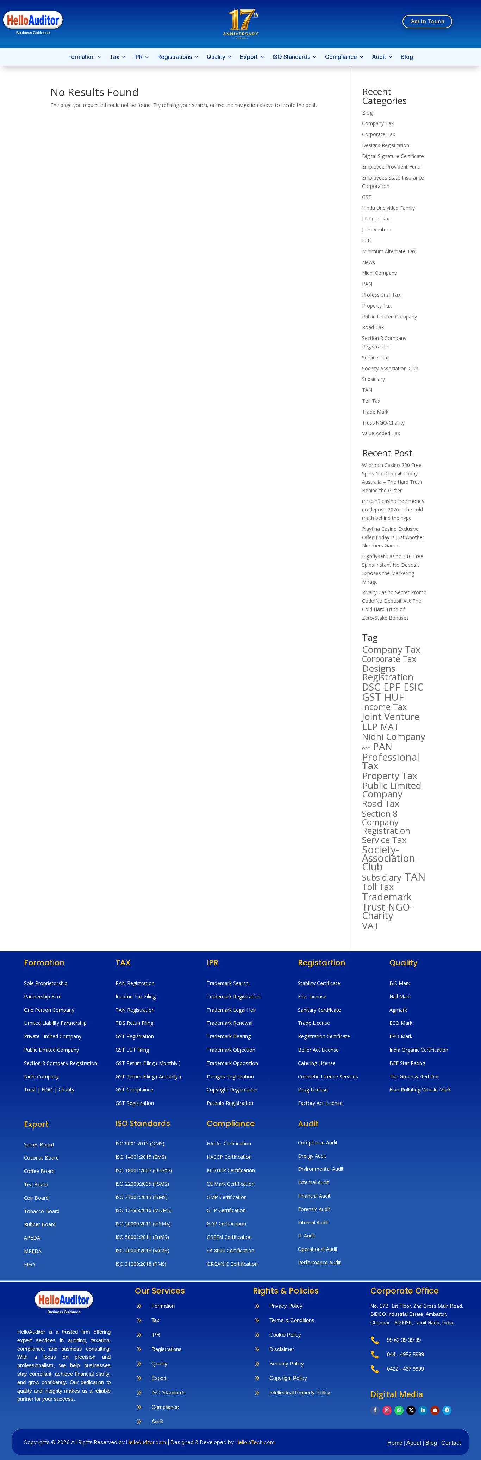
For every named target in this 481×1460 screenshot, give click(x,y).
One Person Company (49, 1009)
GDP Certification (226, 1223)
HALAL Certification (229, 1143)
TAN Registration (135, 1009)
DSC (371, 687)
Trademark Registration (234, 996)
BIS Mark (399, 983)
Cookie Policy (285, 1335)
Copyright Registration (232, 1089)
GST (366, 197)
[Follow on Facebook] (375, 1410)
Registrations (174, 57)
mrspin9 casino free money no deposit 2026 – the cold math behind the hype (393, 509)
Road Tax (373, 327)
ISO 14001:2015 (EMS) (140, 1157)
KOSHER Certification (231, 1170)
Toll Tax (371, 400)
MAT (390, 727)
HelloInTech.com (255, 1442)
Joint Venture (376, 229)
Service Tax (375, 357)
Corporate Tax (378, 134)
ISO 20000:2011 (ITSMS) (143, 1223)
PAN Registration (135, 983)
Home (395, 1443)
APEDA (32, 1237)
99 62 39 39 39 (404, 1340)
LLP (366, 240)
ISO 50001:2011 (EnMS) (142, 1237)
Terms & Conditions (291, 1320)
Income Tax (375, 218)
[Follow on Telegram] (446, 1410)
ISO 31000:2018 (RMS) (141, 1263)
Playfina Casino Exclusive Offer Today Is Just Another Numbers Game (393, 537)
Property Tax (377, 305)
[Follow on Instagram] (387, 1410)
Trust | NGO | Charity (49, 1089)
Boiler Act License (318, 1049)
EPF (391, 687)
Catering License (317, 1063)
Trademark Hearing (229, 1036)
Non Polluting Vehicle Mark (420, 1089)
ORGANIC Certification (232, 1263)
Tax (114, 57)
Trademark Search (228, 983)
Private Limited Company (52, 1036)
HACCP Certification (229, 1157)
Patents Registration (230, 1103)
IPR (138, 57)
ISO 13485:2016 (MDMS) (143, 1210)
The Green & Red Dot (414, 1076)
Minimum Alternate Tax (389, 251)
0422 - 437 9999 (405, 1369)
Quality (216, 57)
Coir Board (36, 1197)
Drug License (313, 1089)
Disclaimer (281, 1349)
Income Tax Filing (135, 996)
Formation (81, 57)
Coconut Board (41, 1157)
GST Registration (134, 1036)
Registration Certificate (324, 1036)
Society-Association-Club (390, 368)
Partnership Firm (43, 996)
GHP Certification (226, 1210)
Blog (407, 57)
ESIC (413, 687)
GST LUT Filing (132, 1049)
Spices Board (39, 1144)
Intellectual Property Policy (299, 1392)
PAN (367, 283)
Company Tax (378, 123)
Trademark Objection (231, 1049)
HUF (394, 697)
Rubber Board (40, 1224)
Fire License (312, 996)
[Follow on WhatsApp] (399, 1410)
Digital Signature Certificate (393, 156)
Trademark (387, 897)
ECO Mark (400, 1023)
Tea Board (36, 1184)
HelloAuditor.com (147, 1442)
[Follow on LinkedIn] (422, 1410)
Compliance (341, 57)
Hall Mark (400, 996)
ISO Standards (291, 57)
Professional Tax (381, 294)
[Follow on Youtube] (434, 1410)
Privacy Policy (285, 1306)
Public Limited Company (389, 316)
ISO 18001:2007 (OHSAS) (143, 1170)
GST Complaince (134, 1089)
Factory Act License (320, 1103)
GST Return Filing (135, 1063)
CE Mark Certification (231, 1183)
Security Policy (286, 1364)
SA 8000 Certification (230, 1250)
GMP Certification (227, 1197)
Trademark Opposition (232, 1063)
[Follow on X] (411, 1410)
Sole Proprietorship (46, 983)
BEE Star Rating (407, 1063)
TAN (367, 390)
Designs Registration (385, 145)
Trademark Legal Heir (231, 1009)
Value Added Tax (381, 433)
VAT (370, 925)
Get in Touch (427, 21)
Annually (168, 1076)
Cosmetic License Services (328, 1076)
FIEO (29, 1264)
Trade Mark (375, 411)
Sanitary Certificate (319, 1009)
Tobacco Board (42, 1211)
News (368, 262)
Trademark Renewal (229, 1023)
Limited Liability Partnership (55, 1023)
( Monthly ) (168, 1063)
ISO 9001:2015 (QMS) (139, 1143)
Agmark (398, 1009)
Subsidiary (373, 379)
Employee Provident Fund (391, 166)
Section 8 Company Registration (386, 821)
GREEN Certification (229, 1237)
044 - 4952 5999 (405, 1354)
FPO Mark (400, 1036)
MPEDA (33, 1251)
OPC (366, 748)
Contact (451, 1443)
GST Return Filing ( (137, 1076)
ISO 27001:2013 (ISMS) (141, 1197)
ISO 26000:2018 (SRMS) (142, 1250)
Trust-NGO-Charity (383, 422)
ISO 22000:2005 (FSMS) (142, 1183)
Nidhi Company (379, 272)
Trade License (314, 1023)
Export (249, 57)
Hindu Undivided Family (388, 208)
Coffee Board (39, 1171)
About (414, 1443)
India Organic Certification (418, 1049)
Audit (379, 57)
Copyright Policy (288, 1378)
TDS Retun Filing (134, 1023)
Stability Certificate (320, 983)
